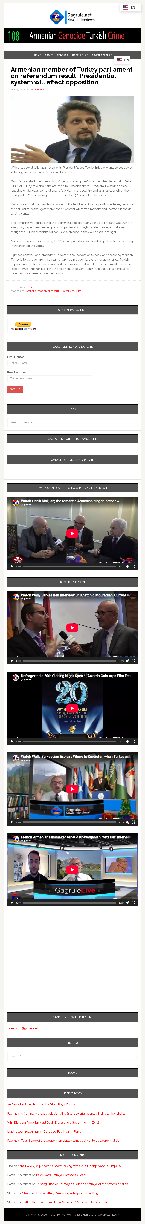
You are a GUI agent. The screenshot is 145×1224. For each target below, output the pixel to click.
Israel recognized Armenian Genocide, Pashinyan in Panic (44, 1131)
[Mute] (127, 566)
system (67, 291)
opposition (41, 291)
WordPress (104, 1214)
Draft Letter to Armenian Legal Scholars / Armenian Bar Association (65, 1202)
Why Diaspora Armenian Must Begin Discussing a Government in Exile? (53, 1122)
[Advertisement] (29, 945)
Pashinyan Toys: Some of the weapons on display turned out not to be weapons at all (63, 1140)
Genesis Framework (84, 1214)
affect (30, 291)
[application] (72, 533)
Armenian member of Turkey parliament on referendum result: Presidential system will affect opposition (72, 76)
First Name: (15, 357)
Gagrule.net (72, 17)
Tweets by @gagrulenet (22, 1028)
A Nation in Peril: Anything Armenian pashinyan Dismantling (59, 1193)
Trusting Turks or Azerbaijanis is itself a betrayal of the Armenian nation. (82, 1184)
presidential (55, 291)
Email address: (18, 372)
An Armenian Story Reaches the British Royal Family (41, 1104)
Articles (30, 288)
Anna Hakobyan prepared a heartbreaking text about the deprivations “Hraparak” (70, 1166)
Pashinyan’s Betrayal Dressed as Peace (61, 1175)
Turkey (76, 291)
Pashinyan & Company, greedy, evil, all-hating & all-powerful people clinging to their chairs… (66, 1113)
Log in (116, 1214)
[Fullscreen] (133, 566)
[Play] (12, 566)
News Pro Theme (59, 1214)
